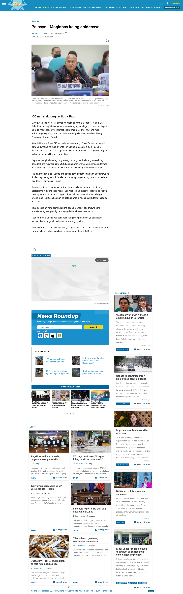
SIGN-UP (93, 327)
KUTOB (149, 7)
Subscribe (176, 4)
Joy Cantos (79, 464)
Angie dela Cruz (80, 545)
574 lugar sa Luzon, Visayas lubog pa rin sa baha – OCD (88, 458)
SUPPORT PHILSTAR (172, 8)
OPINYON (76, 7)
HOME (38, 7)
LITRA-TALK (139, 7)
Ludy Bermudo (37, 568)
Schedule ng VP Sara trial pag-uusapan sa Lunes (90, 510)
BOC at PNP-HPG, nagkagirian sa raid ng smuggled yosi (48, 562)
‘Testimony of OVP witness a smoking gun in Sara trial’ (132, 316)
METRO (54, 7)
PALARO (87, 7)
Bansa (35, 21)
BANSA (46, 7)
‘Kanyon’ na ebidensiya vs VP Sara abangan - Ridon (46, 487)
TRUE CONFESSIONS (112, 7)
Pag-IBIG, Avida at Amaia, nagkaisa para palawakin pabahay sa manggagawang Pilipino (46, 458)
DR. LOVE (127, 7)
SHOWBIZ (96, 7)
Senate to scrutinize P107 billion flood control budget (131, 377)
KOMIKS (158, 7)
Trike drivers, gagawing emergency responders (85, 539)
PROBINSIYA (65, 7)
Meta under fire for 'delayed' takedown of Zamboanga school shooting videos (131, 551)
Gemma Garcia (38, 33)
